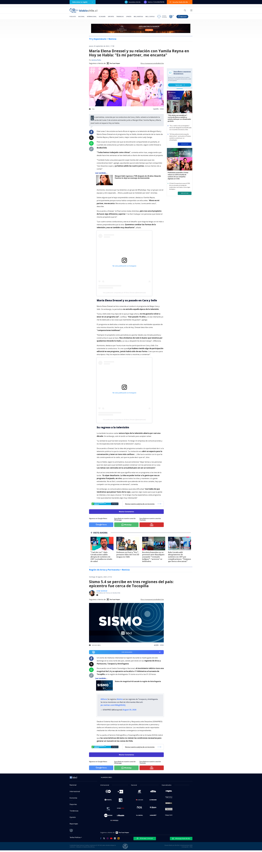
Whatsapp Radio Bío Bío (182, 838)
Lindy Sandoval (101, 591)
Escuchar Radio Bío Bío (180, 2)
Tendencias (120, 16)
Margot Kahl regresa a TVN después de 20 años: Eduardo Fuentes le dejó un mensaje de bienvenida (138, 177)
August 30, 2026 (129, 710)
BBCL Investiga (138, 16)
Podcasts (73, 16)
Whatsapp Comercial (146, 838)
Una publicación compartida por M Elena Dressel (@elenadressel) (124, 292)
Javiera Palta (96, 60)
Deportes (111, 16)
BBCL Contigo (150, 16)
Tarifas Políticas (75, 837)
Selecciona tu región (79, 2)
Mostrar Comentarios (126, 511)
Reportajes (74, 824)
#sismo (120, 699)
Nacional (81, 16)
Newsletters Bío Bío (135, 2)
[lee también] (105, 685)
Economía (102, 16)
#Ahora (104, 699)
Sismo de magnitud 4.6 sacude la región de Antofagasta (138, 681)
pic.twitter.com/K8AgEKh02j (113, 705)
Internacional (92, 16)
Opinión (128, 16)
